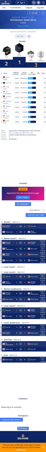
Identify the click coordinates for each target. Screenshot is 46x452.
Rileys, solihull (23, 26)
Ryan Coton (12, 133)
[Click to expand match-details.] (20, 226)
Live (3, 7)
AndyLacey (31, 60)
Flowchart (24, 204)
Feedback (24, 428)
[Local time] (42, 226)
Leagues (28, 7)
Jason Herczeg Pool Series (18, 32)
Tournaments (15, 7)
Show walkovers (35, 210)
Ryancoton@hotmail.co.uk (24, 133)
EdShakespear (41, 60)
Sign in (22, 2)
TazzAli (6, 57)
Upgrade (40, 7)
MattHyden (19, 54)
